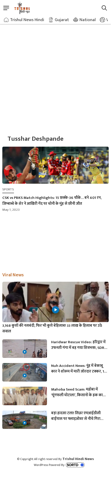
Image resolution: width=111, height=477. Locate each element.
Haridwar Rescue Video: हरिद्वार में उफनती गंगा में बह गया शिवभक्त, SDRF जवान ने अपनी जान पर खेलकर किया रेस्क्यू (78, 345)
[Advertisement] (55, 73)
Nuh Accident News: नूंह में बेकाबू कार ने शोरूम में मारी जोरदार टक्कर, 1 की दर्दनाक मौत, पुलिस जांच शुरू (77, 368)
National (88, 19)
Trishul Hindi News (78, 459)
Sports (8, 189)
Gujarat (62, 19)
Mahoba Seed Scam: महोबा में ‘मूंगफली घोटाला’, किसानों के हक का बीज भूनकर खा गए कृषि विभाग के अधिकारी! (77, 392)
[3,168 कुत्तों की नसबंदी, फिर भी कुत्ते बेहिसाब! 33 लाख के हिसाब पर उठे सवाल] (55, 311)
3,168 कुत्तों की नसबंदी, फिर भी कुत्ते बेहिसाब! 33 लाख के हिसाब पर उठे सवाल (52, 328)
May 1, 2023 (11, 210)
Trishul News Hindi (27, 19)
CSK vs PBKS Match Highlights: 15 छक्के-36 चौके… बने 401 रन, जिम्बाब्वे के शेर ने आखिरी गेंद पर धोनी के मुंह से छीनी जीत (51, 201)
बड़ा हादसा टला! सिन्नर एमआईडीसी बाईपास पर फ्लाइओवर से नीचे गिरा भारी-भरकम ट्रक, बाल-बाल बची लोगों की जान (78, 416)
